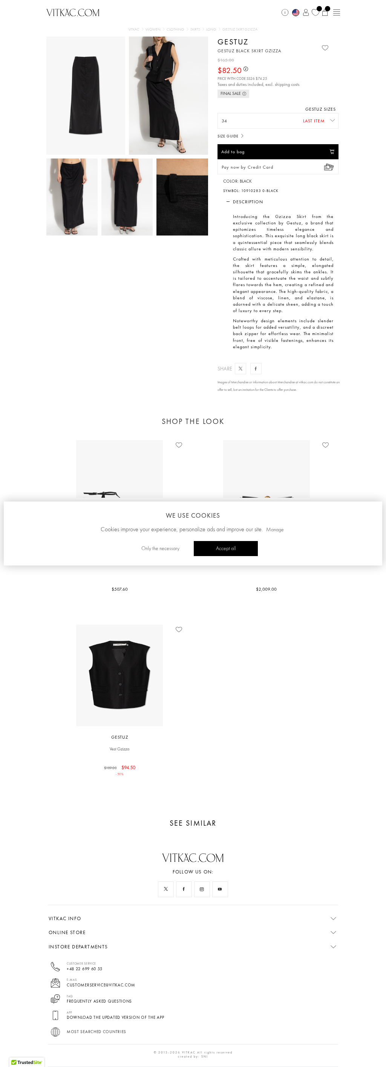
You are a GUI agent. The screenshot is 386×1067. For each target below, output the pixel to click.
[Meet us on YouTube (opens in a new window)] (220, 889)
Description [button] (248, 202)
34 (224, 121)
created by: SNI (193, 1056)
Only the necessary (160, 548)
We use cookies (193, 515)
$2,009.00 (266, 589)
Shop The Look (193, 421)
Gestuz (233, 42)
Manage (275, 529)
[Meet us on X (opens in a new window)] (165, 889)
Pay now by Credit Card (247, 167)
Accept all (226, 548)
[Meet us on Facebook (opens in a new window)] (183, 889)
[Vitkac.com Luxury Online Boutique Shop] (73, 11)
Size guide (229, 136)
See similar (193, 823)
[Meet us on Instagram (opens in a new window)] (202, 889)
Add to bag (233, 152)
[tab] (279, 202)
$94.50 (120, 770)
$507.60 (120, 589)
